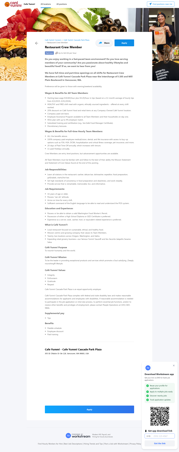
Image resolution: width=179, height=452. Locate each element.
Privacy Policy (135, 443)
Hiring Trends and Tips (93, 443)
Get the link (159, 443)
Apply (124, 43)
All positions (61, 4)
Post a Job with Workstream (116, 443)
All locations (46, 4)
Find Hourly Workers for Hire (50, 443)
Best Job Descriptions (73, 443)
